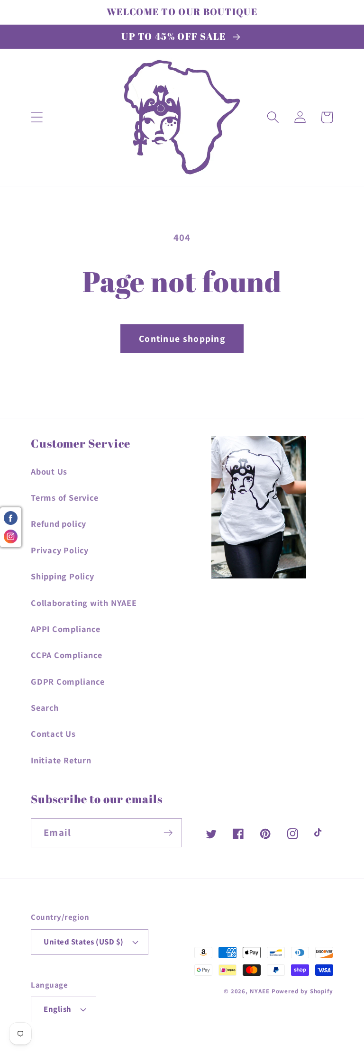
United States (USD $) (84, 941)
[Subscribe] (168, 832)
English (58, 1009)
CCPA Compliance (66, 654)
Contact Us (53, 733)
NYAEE (260, 991)
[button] (36, 117)
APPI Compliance (65, 628)
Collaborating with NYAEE (84, 602)
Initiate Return (61, 760)
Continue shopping (182, 338)
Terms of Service (64, 497)
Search (45, 707)
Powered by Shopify (302, 991)
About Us (49, 471)
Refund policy (58, 523)
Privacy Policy (60, 550)
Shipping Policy (62, 576)
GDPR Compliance (68, 681)
